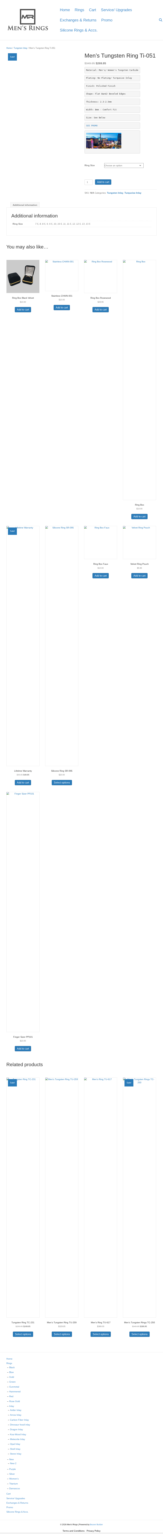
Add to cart (103, 182)
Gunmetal (14, 1386)
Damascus (14, 1488)
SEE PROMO (92, 125)
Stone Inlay (15, 1453)
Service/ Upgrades (116, 10)
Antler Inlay (15, 1410)
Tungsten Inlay (20, 48)
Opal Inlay (15, 1444)
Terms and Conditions (74, 1531)
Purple (12, 1469)
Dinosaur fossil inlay (20, 1424)
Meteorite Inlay (17, 1439)
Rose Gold (14, 1401)
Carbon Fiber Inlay (19, 1420)
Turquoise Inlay (132, 193)
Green (12, 1382)
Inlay (11, 1406)
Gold (11, 1377)
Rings (79, 10)
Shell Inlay (15, 1449)
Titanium (13, 1483)
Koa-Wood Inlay (18, 1434)
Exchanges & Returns (78, 20)
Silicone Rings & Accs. (79, 30)
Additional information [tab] (25, 205)
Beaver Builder (96, 1524)
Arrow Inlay (15, 1415)
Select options (62, 782)
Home (65, 10)
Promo (106, 20)
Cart (92, 10)
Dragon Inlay (16, 1429)
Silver (12, 1474)
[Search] (159, 20)
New (11, 1459)
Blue (11, 1372)
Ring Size (90, 165)
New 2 (13, 1463)
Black (12, 1367)
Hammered (15, 1391)
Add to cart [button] (23, 309)
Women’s (14, 1478)
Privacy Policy (93, 1531)
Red (11, 1396)
